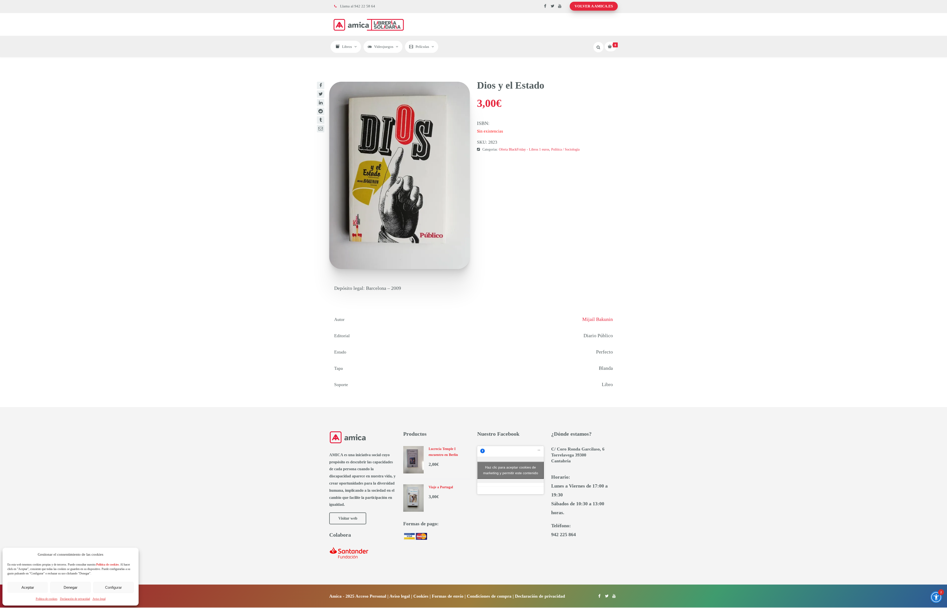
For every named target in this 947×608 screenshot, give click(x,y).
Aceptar (27, 587)
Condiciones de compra (489, 596)
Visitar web (347, 518)
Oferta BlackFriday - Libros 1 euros (524, 149)
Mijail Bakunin (597, 319)
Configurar (113, 587)
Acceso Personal (370, 596)
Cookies (420, 596)
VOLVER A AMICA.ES (594, 6)
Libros (347, 47)
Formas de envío (447, 596)
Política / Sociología (565, 149)
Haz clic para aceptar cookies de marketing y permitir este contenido (510, 470)
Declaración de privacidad (75, 599)
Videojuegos (383, 47)
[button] (936, 597)
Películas (422, 47)
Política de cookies (46, 599)
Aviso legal (99, 599)
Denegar (70, 587)
